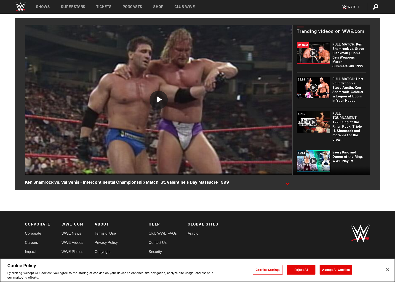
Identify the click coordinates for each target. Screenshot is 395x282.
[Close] (388, 270)
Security (155, 252)
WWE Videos (72, 242)
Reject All (301, 269)
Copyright (102, 252)
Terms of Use (105, 233)
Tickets (104, 7)
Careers (31, 242)
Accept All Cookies (336, 269)
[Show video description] (287, 182)
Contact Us (158, 242)
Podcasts (132, 7)
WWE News (71, 233)
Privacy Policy (106, 242)
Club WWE (184, 7)
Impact (30, 252)
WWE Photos (72, 252)
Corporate (33, 233)
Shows (43, 7)
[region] (197, 270)
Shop (158, 7)
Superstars (73, 7)
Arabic (193, 233)
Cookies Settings (268, 269)
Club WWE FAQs (163, 233)
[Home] (20, 7)
